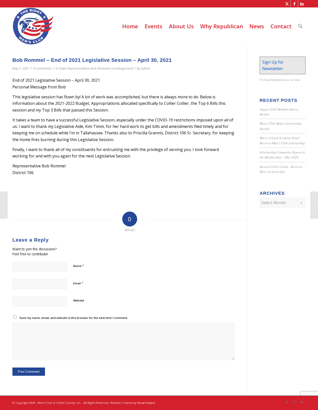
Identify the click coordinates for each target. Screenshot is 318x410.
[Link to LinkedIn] (302, 3)
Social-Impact (146, 403)
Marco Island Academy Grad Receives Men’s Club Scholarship (282, 140)
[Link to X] (286, 3)
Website (78, 300)
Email (78, 283)
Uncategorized (122, 68)
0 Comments (42, 68)
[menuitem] (130, 26)
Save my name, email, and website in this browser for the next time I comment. (73, 318)
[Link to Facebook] (294, 3)
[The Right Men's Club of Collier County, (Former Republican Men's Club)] (33, 26)
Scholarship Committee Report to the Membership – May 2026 (282, 154)
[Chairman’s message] (4, 205)
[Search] (300, 26)
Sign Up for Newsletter (273, 65)
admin (145, 68)
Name (78, 265)
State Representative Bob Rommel (84, 68)
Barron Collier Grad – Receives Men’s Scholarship (281, 169)
